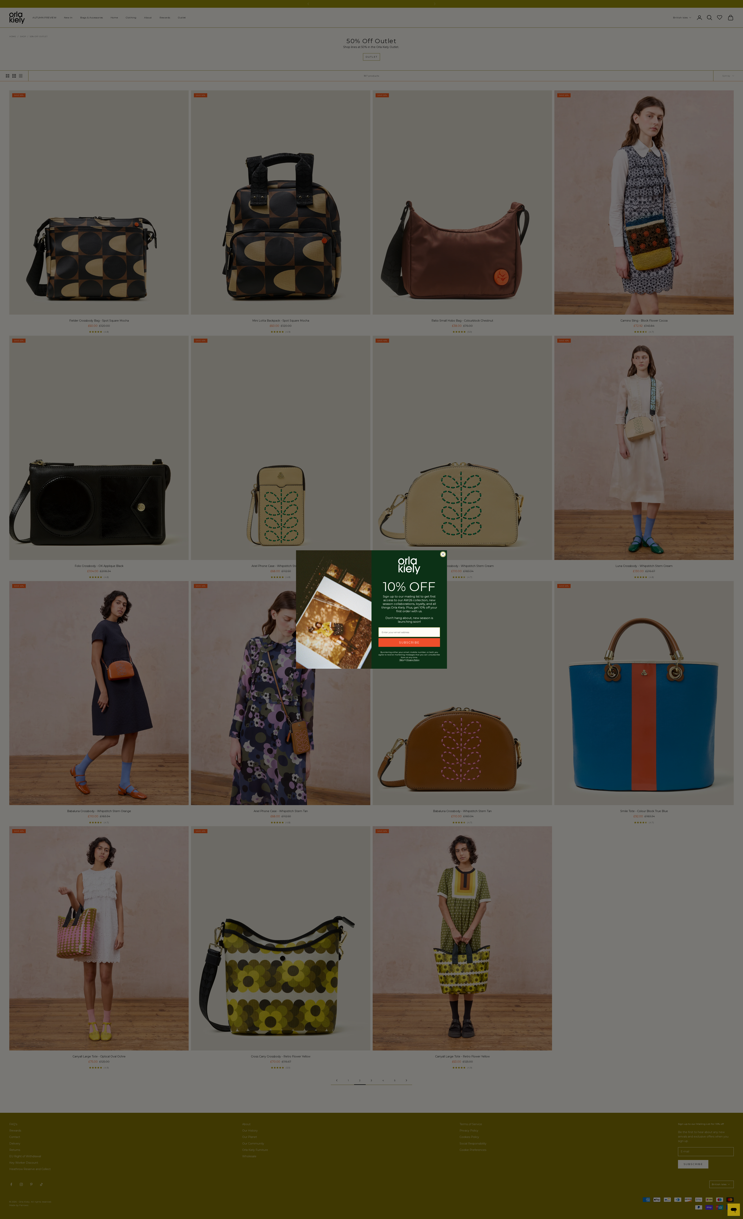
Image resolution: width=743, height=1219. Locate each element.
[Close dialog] (443, 554)
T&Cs (401, 660)
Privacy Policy (412, 660)
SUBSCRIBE (409, 642)
